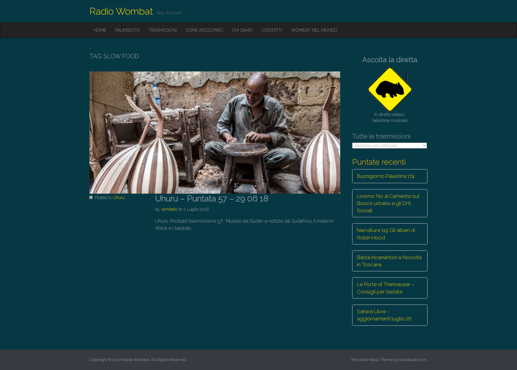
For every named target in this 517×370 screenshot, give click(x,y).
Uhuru (119, 197)
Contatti (272, 30)
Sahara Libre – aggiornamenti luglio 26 (384, 315)
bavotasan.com (413, 359)
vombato (169, 209)
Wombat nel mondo (314, 30)
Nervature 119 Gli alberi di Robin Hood (386, 233)
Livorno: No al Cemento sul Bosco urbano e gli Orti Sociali (388, 203)
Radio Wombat (121, 11)
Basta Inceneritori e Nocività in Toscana (389, 260)
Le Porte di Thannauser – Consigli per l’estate (386, 287)
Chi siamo (242, 30)
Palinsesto (127, 30)
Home (100, 30)
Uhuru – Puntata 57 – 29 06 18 (211, 199)
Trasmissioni (163, 30)
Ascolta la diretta (389, 59)
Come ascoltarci (204, 30)
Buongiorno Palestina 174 (385, 176)
